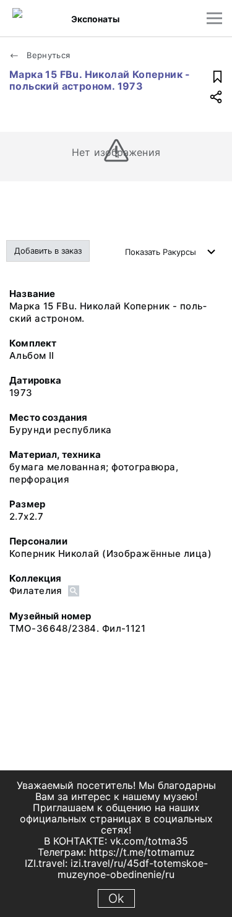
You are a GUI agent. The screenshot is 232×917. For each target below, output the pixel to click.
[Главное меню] (214, 18)
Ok (116, 898)
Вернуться (47, 55)
